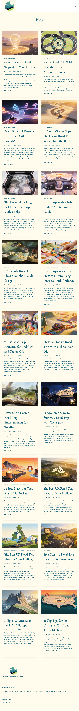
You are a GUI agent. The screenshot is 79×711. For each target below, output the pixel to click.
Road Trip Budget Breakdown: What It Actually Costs (59, 338)
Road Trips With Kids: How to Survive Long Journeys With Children (59, 276)
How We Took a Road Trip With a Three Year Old (58, 346)
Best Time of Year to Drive (11, 338)
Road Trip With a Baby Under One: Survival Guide (58, 207)
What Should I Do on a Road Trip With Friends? (19, 136)
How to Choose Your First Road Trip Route (56, 267)
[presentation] (20, 43)
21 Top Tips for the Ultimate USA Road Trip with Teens (56, 625)
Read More (8, 91)
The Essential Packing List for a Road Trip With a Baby (18, 207)
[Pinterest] (9, 702)
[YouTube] (6, 702)
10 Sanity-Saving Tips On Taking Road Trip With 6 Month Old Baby (59, 136)
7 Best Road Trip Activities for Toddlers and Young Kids (18, 346)
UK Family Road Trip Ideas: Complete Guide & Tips (18, 276)
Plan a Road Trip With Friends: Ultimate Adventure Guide (58, 67)
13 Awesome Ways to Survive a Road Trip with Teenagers (57, 417)
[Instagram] (3, 702)
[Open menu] (75, 6)
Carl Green (8, 71)
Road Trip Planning (9, 58)
